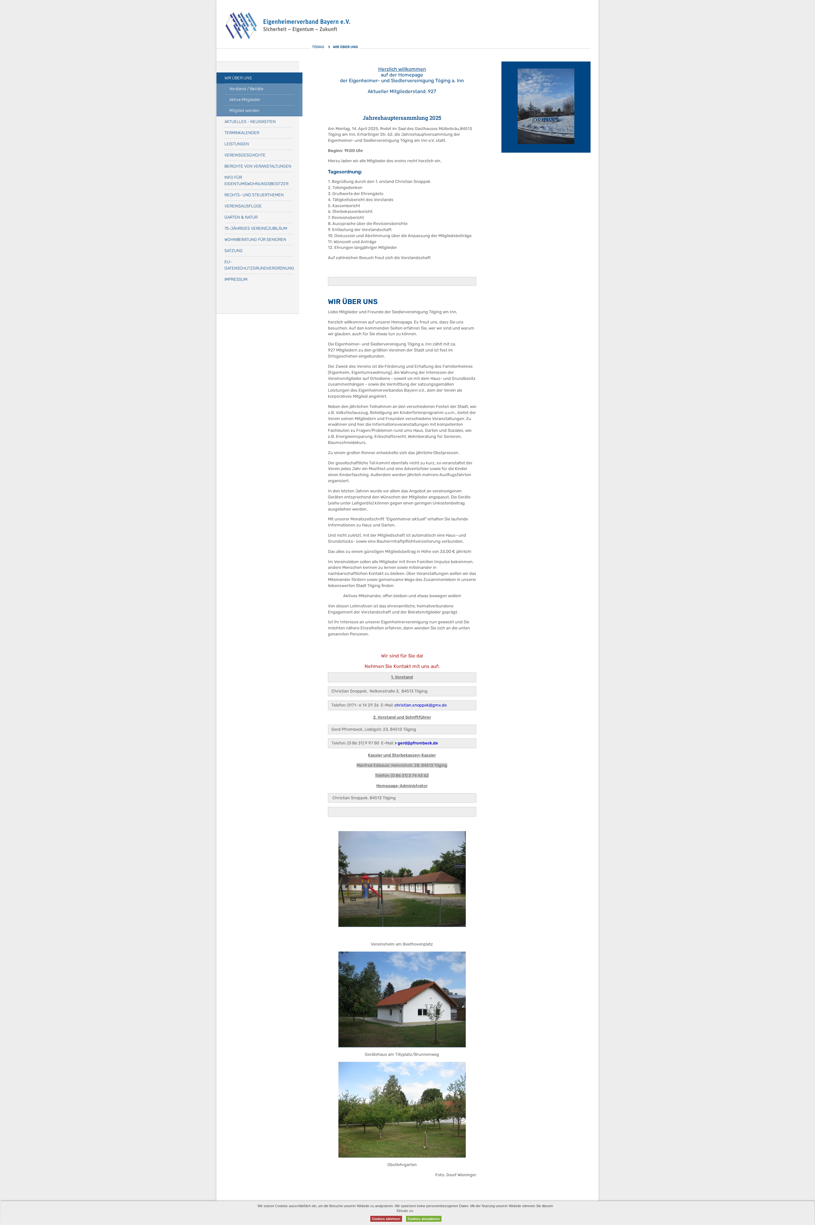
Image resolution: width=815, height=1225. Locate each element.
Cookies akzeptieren (424, 1219)
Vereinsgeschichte (245, 155)
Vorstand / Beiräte (246, 88)
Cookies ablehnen (386, 1219)
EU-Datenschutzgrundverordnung (258, 265)
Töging (318, 47)
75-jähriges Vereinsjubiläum (255, 228)
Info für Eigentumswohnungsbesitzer (256, 180)
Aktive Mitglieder (244, 99)
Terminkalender (241, 132)
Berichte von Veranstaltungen (257, 166)
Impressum (235, 279)
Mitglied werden (244, 110)
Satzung (233, 250)
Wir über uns (238, 78)
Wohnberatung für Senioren (255, 239)
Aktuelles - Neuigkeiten (250, 121)
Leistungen (236, 143)
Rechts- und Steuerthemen (254, 194)
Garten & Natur (241, 217)
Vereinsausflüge (243, 206)
